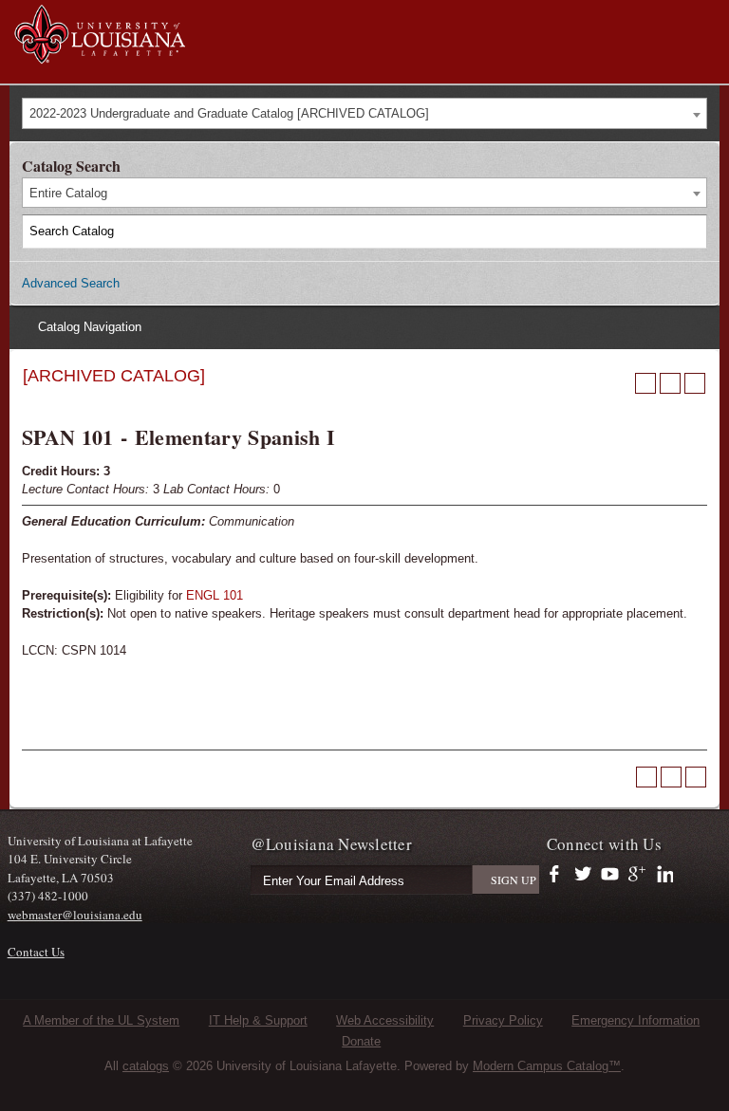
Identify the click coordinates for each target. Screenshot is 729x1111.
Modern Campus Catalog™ (547, 1066)
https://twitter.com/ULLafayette (584, 874)
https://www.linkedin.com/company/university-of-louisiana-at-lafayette (663, 874)
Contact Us (36, 951)
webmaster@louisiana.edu (75, 914)
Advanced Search (71, 283)
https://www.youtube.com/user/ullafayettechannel (610, 874)
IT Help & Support (258, 1020)
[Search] (691, 231)
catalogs (145, 1066)
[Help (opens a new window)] (694, 383)
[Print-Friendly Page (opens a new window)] (670, 383)
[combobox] (364, 113)
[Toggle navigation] (704, 17)
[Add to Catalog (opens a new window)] (645, 383)
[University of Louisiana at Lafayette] (99, 55)
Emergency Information (635, 1020)
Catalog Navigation (89, 327)
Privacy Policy (503, 1020)
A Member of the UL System (101, 1020)
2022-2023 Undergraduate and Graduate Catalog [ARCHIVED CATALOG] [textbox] (229, 113)
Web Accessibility (385, 1020)
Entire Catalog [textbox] (68, 193)
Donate (361, 1041)
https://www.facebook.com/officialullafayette (559, 874)
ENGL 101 (214, 595)
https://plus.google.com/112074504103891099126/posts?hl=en (637, 874)
